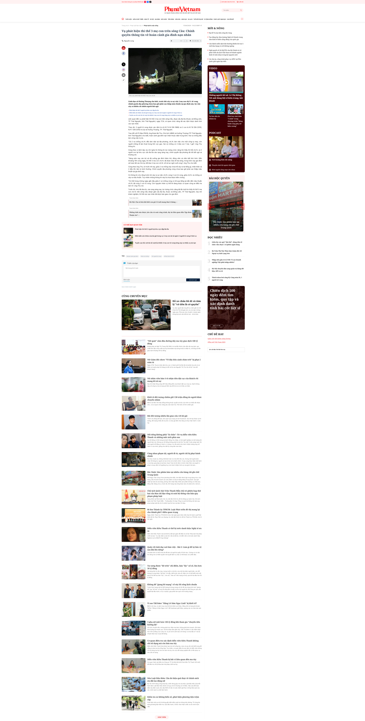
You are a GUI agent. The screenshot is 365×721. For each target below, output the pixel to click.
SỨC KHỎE (164, 19)
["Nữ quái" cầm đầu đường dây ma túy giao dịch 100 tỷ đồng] (133, 347)
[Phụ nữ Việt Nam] (182, 10)
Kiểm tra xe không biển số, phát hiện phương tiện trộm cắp (173, 698)
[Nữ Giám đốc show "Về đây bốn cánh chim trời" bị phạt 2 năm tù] (133, 365)
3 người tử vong (157, 256)
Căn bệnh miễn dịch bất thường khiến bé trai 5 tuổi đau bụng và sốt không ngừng (226, 45)
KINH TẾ (146, 19)
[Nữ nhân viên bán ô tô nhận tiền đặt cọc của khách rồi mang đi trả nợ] (133, 384)
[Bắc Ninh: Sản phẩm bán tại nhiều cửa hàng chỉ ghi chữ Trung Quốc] (133, 478)
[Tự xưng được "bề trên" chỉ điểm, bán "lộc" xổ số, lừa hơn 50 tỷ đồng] (133, 571)
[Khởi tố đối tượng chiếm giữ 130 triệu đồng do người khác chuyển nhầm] (133, 403)
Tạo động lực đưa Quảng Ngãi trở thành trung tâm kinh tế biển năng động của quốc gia (226, 38)
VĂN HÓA (177, 19)
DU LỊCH (190, 19)
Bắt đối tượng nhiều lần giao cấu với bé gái (167, 416)
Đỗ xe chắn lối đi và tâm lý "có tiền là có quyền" (187, 303)
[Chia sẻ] (123, 70)
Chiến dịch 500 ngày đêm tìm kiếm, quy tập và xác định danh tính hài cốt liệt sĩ (225, 299)
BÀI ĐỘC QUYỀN (219, 178)
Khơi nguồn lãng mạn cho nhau (223, 170)
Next (243, 206)
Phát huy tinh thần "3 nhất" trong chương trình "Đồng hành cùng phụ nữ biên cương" (235, 121)
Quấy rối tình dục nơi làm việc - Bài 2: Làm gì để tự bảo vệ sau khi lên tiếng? (174, 548)
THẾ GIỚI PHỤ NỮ (198, 19)
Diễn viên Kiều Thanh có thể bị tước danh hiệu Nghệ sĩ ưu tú (174, 529)
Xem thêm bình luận (129, 287)
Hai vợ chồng (145, 256)
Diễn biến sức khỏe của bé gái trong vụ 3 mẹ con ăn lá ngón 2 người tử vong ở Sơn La (155, 113)
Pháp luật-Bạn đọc (136, 25)
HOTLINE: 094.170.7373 (228, 2)
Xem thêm (162, 717)
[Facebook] (148, 2)
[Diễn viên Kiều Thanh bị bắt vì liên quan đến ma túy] (133, 665)
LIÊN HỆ (241, 2)
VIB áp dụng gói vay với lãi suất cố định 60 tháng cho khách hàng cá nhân (235, 225)
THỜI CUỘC (128, 19)
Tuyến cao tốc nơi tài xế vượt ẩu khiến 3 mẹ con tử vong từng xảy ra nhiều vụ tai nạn (155, 115)
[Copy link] (123, 80)
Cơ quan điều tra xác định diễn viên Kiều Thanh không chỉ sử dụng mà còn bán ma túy (173, 642)
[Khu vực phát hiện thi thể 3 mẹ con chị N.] (165, 71)
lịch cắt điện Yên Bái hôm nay (217, 349)
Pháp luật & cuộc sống (151, 25)
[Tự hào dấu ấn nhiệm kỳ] (217, 109)
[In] (123, 75)
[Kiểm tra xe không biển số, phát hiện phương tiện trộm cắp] (133, 703)
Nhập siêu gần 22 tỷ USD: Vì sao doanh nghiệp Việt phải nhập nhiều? (226, 261)
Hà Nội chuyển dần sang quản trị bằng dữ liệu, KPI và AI (228, 270)
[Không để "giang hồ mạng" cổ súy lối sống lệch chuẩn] (133, 590)
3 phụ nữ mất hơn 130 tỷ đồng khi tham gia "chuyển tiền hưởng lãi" (173, 623)
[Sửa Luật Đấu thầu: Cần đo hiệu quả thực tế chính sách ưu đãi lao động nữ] (133, 684)
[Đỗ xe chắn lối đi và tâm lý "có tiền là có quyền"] (146, 315)
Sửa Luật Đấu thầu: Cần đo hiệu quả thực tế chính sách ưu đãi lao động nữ (173, 679)
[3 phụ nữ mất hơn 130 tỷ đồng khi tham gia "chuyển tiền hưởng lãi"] (133, 628)
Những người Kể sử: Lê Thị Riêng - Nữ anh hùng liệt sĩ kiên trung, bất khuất (226, 98)
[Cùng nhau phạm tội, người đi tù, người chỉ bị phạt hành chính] (133, 459)
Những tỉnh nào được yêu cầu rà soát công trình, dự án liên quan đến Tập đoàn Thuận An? (160, 213)
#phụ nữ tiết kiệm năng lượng (219, 339)
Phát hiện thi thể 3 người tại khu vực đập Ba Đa (144, 110)
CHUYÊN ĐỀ (230, 19)
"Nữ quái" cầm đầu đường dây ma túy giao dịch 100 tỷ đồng (172, 342)
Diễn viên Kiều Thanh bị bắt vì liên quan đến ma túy (171, 659)
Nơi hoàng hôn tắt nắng (222, 160)
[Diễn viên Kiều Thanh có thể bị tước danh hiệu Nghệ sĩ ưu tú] (133, 534)
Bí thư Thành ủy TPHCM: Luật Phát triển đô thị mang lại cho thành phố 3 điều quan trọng (173, 510)
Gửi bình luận (193, 280)
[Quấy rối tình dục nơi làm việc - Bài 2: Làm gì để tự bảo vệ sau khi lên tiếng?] (133, 553)
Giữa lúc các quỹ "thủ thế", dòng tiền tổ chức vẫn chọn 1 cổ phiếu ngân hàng (227, 243)
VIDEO (213, 68)
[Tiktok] (150, 2)
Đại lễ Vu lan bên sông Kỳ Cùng (220, 33)
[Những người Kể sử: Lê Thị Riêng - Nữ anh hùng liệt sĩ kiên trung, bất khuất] (226, 82)
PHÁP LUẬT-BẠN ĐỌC (220, 19)
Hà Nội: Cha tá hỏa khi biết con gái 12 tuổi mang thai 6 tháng (152, 202)
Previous (209, 206)
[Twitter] (123, 64)
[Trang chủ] (123, 19)
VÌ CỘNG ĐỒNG (208, 19)
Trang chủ (125, 25)
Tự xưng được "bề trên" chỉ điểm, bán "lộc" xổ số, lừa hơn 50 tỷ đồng (174, 567)
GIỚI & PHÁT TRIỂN (138, 19)
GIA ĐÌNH (157, 19)
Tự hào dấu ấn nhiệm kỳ (214, 117)
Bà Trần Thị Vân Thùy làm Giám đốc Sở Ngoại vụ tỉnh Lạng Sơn (227, 252)
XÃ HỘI (152, 19)
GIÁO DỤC (184, 19)
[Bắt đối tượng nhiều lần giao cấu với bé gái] (133, 422)
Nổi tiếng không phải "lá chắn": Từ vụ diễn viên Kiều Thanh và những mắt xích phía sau (172, 436)
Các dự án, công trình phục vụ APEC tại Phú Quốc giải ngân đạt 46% (225, 60)
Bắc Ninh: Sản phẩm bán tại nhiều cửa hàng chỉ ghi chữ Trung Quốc (173, 473)
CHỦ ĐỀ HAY (216, 334)
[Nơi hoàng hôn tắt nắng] (226, 147)
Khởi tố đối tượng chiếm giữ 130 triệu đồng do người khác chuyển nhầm (174, 398)
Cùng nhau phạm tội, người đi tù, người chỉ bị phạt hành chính (173, 454)
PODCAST (215, 132)
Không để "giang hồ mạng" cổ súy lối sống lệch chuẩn (172, 584)
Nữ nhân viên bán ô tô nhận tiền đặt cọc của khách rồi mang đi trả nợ (172, 379)
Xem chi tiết (216, 326)
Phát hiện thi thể (169, 256)
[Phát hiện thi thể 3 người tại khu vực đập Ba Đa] (128, 231)
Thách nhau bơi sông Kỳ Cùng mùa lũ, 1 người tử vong (227, 278)
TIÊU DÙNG (171, 19)
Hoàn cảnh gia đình (132, 256)
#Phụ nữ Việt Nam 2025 (216, 342)
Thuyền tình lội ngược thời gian (223, 165)
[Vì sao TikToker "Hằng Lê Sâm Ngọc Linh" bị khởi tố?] (133, 609)
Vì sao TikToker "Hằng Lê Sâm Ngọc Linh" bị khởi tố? (172, 603)
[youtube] (145, 2)
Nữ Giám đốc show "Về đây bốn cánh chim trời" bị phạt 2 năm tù (174, 361)
